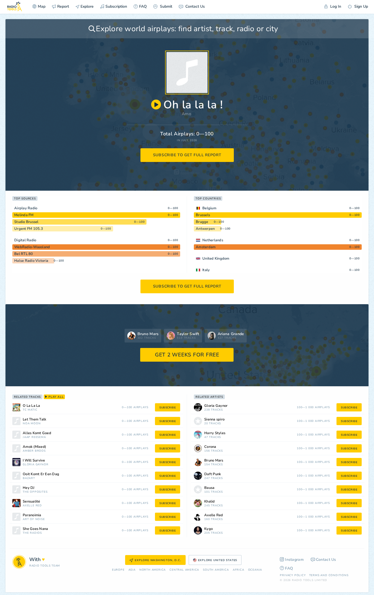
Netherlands (212, 240)
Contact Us (194, 6)
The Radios (32, 533)
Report (63, 6)
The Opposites (35, 492)
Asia (132, 570)
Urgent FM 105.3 (28, 228)
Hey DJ (28, 487)
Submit (165, 6)
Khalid (209, 501)
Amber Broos (34, 450)
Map (41, 6)
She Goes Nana (35, 528)
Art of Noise (34, 519)
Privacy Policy (293, 575)
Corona (210, 446)
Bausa (209, 487)
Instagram (294, 559)
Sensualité (31, 501)
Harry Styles (214, 433)
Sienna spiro (214, 419)
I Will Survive (34, 460)
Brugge (202, 221)
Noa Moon (32, 423)
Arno (186, 114)
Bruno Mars (213, 460)
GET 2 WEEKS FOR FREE (187, 354)
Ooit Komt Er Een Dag (41, 474)
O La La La (31, 405)
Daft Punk (212, 474)
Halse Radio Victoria (31, 260)
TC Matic (30, 409)
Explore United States (217, 560)
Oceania (255, 570)
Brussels (203, 215)
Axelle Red (32, 505)
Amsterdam (205, 247)
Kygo (208, 528)
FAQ (143, 6)
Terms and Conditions (329, 575)
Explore (86, 6)
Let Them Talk (34, 419)
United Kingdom (215, 258)
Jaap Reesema (34, 437)
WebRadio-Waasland (32, 247)
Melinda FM (24, 215)
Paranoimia (32, 515)
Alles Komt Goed (37, 433)
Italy (206, 270)
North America (152, 570)
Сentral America (184, 570)
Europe (118, 570)
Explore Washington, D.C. (158, 560)
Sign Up (360, 6)
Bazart (29, 478)
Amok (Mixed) (34, 446)
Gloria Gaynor (35, 464)
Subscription (116, 6)
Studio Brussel (26, 221)
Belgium (209, 208)
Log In (335, 6)
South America (216, 570)
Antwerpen (205, 228)
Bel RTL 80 (23, 253)
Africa (238, 570)
